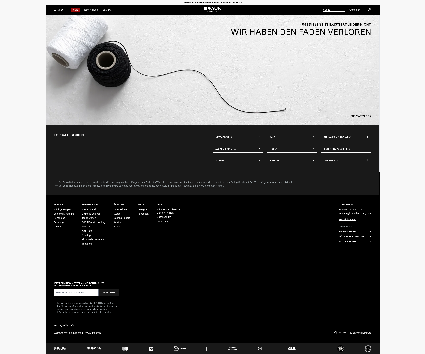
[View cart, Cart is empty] (370, 9)
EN (344, 333)
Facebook (143, 213)
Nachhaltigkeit (121, 217)
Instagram (143, 209)
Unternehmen (120, 209)
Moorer (86, 226)
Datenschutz (164, 216)
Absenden (109, 292)
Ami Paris (87, 230)
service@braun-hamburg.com (355, 213)
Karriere (117, 222)
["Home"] (212, 70)
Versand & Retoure (64, 213)
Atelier (57, 226)
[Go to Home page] (212, 9)
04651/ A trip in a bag (93, 222)
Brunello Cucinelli (91, 213)
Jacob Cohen (89, 217)
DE (339, 333)
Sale (75, 9)
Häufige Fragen (62, 209)
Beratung (59, 222)
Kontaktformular (347, 219)
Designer (107, 9)
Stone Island (89, 209)
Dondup (86, 235)
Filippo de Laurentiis (93, 239)
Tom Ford (87, 243)
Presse (117, 226)
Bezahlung (59, 217)
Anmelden (354, 9)
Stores (117, 213)
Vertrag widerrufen (64, 325)
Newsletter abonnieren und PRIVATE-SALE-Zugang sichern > (212, 2)
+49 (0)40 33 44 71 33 (350, 209)
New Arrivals (91, 9)
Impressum (163, 221)
